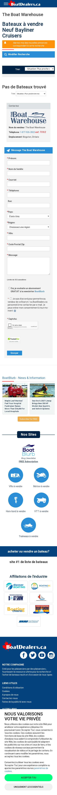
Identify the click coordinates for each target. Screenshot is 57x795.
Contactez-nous (10, 698)
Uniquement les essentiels (28, 787)
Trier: (18, 69)
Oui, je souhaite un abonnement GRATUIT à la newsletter (27, 290)
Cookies (6, 691)
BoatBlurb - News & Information (23, 378)
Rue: (9, 201)
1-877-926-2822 (27, 132)
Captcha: (12, 319)
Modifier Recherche (19, 54)
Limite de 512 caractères (16, 280)
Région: (11, 222)
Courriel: (12, 179)
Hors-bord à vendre (16, 511)
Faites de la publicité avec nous (16, 702)
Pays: (10, 211)
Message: (12, 254)
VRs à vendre (15, 486)
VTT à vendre (41, 511)
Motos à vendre (41, 486)
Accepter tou (28, 777)
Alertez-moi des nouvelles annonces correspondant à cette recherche (30, 44)
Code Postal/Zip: (16, 244)
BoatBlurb (39, 291)
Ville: (10, 233)
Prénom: (12, 158)
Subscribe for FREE (28, 419)
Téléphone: (13, 190)
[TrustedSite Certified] (13, 340)
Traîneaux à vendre (28, 536)
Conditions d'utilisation (13, 687)
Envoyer (14, 353)
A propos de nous (10, 695)
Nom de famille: (15, 168)
